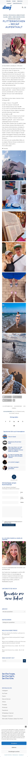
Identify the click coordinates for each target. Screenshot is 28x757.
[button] (26, 726)
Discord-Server (6, 699)
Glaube (5, 17)
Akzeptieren (14, 743)
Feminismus (12, 15)
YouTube (4, 693)
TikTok (4, 702)
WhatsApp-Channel (7, 713)
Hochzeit (12, 413)
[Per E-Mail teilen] (18, 421)
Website (22, 502)
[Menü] (25, 7)
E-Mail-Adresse (21, 498)
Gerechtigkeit (20, 15)
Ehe (13, 411)
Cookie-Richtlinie (8, 754)
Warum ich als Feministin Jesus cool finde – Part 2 (11, 650)
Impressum (21, 754)
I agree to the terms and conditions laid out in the (13, 522)
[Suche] (21, 7)
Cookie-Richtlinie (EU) (17, 3)
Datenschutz (15, 754)
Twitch (4, 696)
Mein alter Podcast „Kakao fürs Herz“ (12, 718)
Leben (10, 17)
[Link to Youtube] (14, 426)
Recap (17, 413)
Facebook (5, 710)
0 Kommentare (18, 406)
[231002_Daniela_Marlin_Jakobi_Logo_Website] (11, 7)
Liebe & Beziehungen (18, 17)
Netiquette (8, 1)
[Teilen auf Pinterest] (10, 421)
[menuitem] (8, 1)
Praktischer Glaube (14, 18)
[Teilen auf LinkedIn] (14, 421)
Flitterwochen (19, 411)
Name (21, 493)
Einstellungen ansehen (14, 751)
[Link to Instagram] (23, 421)
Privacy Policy (8, 522)
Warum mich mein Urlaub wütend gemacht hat (11, 637)
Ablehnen (14, 747)
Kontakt (14, 1)
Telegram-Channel (7, 716)
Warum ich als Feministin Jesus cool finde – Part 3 (11, 645)
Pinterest (4, 707)
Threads (4, 704)
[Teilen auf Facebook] (6, 421)
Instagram (5, 690)
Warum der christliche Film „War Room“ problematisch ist (13, 633)
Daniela (5, 15)
